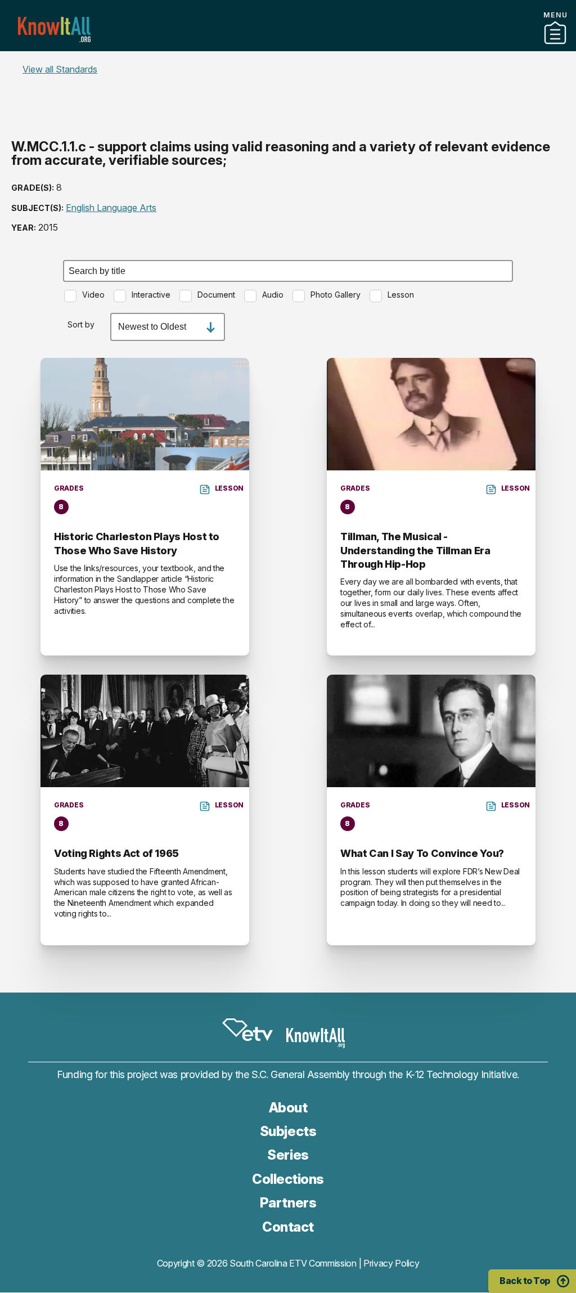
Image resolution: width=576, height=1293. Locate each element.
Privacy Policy (391, 1263)
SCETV (247, 1030)
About (288, 1107)
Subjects (288, 1131)
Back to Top (525, 1280)
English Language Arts (111, 207)
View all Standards (59, 69)
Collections (288, 1179)
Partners (288, 46)
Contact (287, 61)
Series (287, 1155)
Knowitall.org (54, 29)
